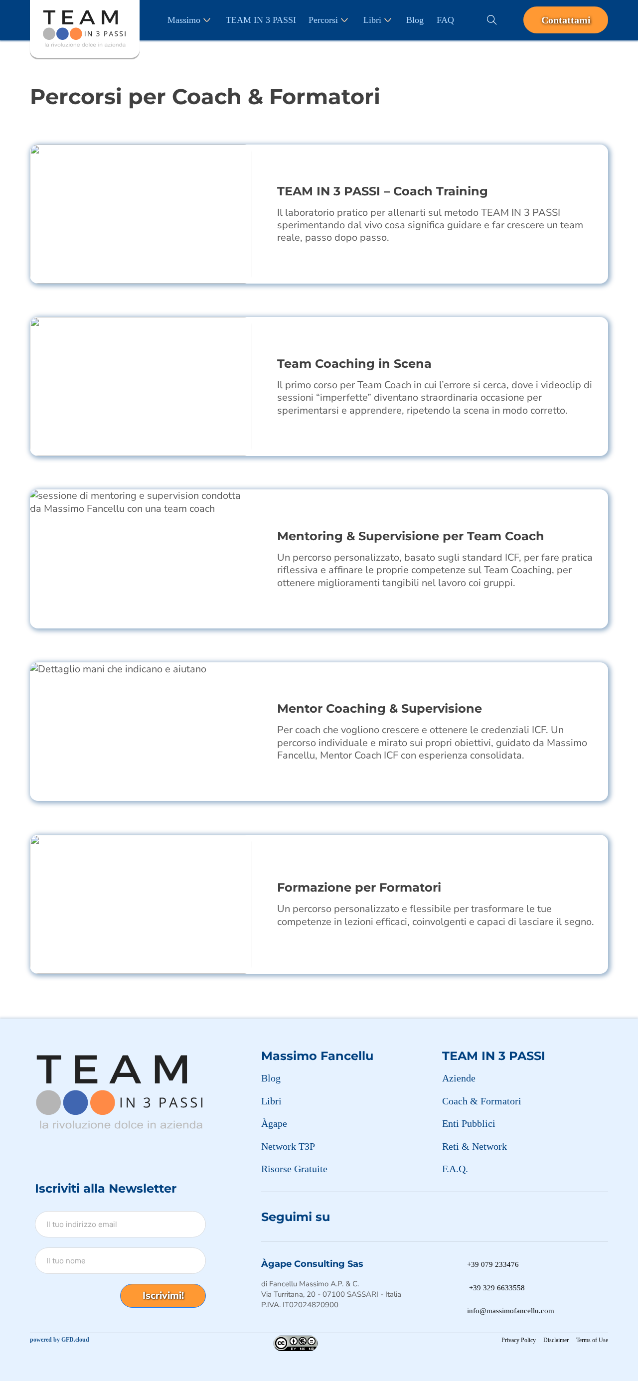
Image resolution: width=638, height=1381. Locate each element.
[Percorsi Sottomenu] (344, 20)
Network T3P (288, 1146)
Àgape (274, 1123)
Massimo (183, 20)
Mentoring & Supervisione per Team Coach (410, 536)
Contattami (566, 19)
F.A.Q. (455, 1168)
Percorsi (323, 20)
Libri (372, 20)
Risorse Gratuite (294, 1168)
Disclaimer (556, 1340)
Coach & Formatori (481, 1100)
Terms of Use (592, 1340)
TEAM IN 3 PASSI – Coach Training (382, 191)
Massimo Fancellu (317, 1056)
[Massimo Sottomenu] (207, 20)
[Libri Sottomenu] (388, 20)
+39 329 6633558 (497, 1288)
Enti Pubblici (468, 1123)
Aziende (459, 1078)
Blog (415, 20)
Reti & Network (474, 1146)
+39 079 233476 (493, 1264)
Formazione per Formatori (359, 887)
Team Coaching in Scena (354, 363)
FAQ (445, 20)
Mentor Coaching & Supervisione (379, 708)
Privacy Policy (518, 1340)
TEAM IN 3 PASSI (261, 20)
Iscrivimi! (163, 1295)
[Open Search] (492, 20)
